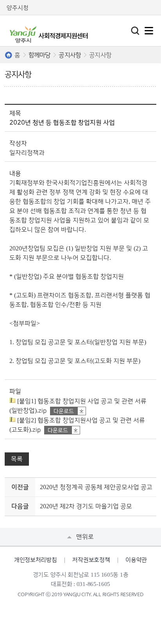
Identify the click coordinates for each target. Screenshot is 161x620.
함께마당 (40, 55)
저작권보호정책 (91, 560)
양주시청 (18, 8)
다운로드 (64, 411)
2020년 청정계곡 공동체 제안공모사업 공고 (96, 487)
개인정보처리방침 (35, 560)
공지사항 (70, 55)
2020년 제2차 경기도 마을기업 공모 (86, 506)
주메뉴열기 (149, 30)
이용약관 (136, 560)
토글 (135, 31)
